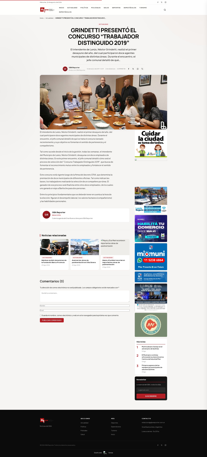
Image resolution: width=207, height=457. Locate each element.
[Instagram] (165, 2)
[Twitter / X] (161, 2)
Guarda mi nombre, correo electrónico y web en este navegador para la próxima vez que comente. (80, 315)
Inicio (61, 8)
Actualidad (72, 8)
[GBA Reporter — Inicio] (47, 10)
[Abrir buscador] (165, 10)
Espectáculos (130, 8)
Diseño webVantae (103, 453)
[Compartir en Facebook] (128, 69)
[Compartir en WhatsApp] (138, 69)
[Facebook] (157, 2)
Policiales (95, 8)
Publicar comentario (52, 320)
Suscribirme (151, 396)
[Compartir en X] (133, 69)
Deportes (116, 8)
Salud (106, 8)
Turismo (143, 8)
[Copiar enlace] (142, 69)
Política (84, 8)
